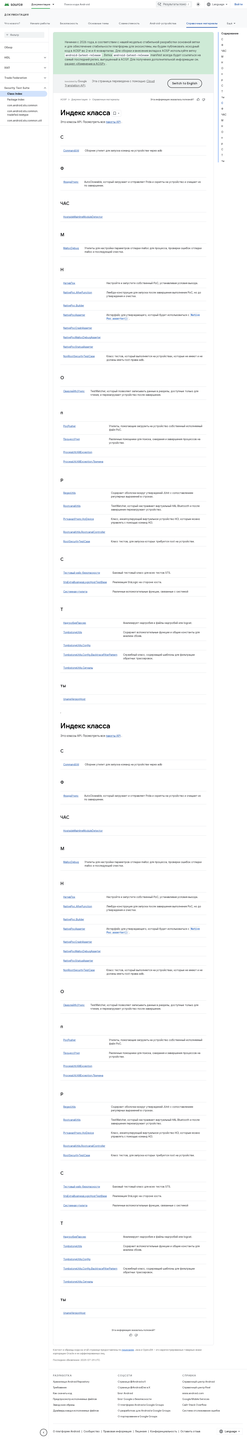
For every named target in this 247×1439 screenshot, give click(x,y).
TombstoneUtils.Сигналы (78, 667)
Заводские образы (64, 1404)
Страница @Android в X (132, 1381)
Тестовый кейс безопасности (81, 572)
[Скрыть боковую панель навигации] (43, 1432)
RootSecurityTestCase (76, 541)
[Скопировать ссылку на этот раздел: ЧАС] (73, 204)
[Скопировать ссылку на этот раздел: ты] (69, 686)
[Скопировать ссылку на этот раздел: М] (68, 235)
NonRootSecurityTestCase (79, 356)
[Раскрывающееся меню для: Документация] (55, 4)
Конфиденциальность (163, 1431)
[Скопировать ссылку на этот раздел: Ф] (67, 169)
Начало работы (40, 23)
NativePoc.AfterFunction (77, 292)
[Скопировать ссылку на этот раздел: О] (67, 378)
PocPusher (69, 426)
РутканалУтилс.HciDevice (78, 519)
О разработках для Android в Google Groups (144, 1410)
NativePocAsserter (74, 315)
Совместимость (129, 23)
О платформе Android (66, 1431)
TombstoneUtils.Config (76, 645)
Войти (239, 4)
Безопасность (69, 23)
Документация (40, 4)
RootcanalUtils (71, 506)
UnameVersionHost (74, 699)
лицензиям (128, 1349)
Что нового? (12, 23)
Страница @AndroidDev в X (134, 1387)
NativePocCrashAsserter (77, 328)
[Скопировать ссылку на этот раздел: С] (67, 137)
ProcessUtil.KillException (77, 452)
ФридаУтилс (70, 182)
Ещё (229, 23)
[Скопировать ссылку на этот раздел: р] (67, 480)
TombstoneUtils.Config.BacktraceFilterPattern (90, 654)
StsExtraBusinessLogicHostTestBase (85, 582)
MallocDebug (71, 248)
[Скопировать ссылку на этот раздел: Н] (67, 270)
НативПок (69, 283)
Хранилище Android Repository (71, 1381)
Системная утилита (75, 591)
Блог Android (125, 1393)
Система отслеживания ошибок (201, 1410)
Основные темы (98, 23)
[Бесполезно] (203, 99)
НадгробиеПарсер (74, 623)
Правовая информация (117, 1431)
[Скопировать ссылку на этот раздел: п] (66, 413)
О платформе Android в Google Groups (141, 1404)
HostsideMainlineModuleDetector (83, 217)
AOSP (63, 99)
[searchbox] (24, 35)
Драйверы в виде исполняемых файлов (76, 1410)
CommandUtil (71, 150)
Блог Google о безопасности (135, 1399)
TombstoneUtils (72, 632)
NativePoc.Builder (73, 305)
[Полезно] (198, 99)
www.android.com (193, 1393)
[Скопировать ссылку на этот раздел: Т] (66, 610)
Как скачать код (62, 1393)
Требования (60, 1387)
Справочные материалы (202, 23)
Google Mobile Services (195, 1399)
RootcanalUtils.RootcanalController (84, 532)
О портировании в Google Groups (137, 1416)
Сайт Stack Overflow (194, 1404)
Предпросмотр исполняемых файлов (75, 1399)
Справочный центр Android (198, 1381)
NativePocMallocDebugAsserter (82, 337)
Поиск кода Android (77, 4)
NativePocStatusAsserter (78, 346)
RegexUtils (69, 493)
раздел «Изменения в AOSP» (85, 64)
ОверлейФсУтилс (74, 391)
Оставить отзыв (190, 1431)
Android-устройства (163, 23)
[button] (21, 57)
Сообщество (92, 1431)
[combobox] (174, 4)
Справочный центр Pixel (196, 1387)
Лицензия (141, 1431)
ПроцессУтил (71, 439)
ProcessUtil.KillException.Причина (83, 461)
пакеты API (113, 122)
